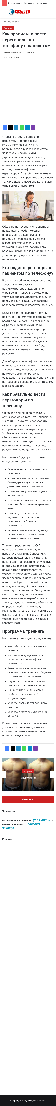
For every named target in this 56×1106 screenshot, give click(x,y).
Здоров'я (15, 21)
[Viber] (33, 127)
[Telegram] (27, 127)
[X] (10, 127)
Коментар (28, 799)
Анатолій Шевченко (12, 52)
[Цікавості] (19, 12)
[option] (28, 774)
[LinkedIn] (16, 127)
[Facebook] (5, 127)
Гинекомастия (28, 777)
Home (7, 21)
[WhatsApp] (22, 127)
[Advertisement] (28, 92)
